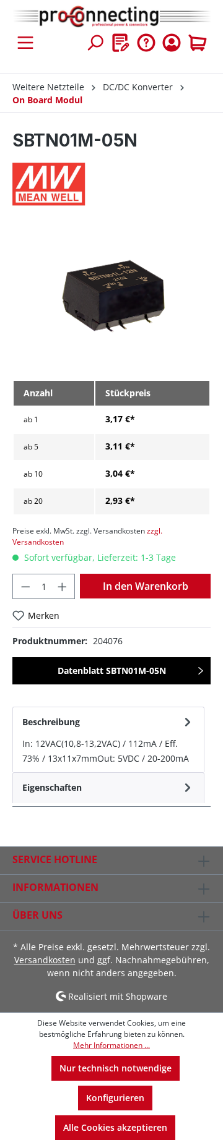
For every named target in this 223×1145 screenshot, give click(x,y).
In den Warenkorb (145, 586)
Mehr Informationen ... (111, 1045)
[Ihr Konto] (172, 42)
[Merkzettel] (121, 42)
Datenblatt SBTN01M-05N (112, 670)
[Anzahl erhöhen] (63, 586)
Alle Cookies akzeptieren (115, 1127)
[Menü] (25, 42)
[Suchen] (95, 42)
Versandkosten (45, 960)
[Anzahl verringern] (25, 586)
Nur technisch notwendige (115, 1068)
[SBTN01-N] (111, 299)
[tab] (108, 739)
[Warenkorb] (198, 42)
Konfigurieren (115, 1098)
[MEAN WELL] (111, 184)
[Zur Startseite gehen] (111, 17)
